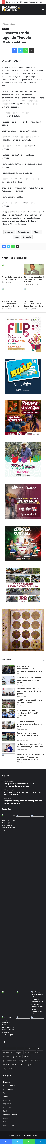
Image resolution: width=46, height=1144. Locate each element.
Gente (5, 1096)
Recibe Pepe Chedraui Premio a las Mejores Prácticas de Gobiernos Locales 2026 (30, 757)
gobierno (26, 1057)
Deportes (6, 1082)
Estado (5, 1093)
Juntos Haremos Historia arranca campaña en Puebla (10, 303)
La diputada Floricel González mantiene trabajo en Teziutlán (30, 745)
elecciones (24, 232)
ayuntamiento (30, 1049)
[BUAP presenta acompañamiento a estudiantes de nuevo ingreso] (8, 669)
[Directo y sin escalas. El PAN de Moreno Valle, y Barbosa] (34, 269)
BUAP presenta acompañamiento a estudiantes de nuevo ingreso (29, 668)
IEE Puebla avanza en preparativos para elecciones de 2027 (30, 724)
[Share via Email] (17, 246)
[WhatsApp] (13, 246)
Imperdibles (7, 1100)
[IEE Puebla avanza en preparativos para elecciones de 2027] (8, 725)
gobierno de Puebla (9, 1061)
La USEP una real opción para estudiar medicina (29, 701)
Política (12, 24)
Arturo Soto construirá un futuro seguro (12, 278)
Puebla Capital (8, 1125)
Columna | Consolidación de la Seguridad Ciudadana (33, 303)
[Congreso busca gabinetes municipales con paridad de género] (8, 692)
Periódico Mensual (10, 1115)
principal (6, 1065)
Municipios (7, 1107)
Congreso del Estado (31, 1053)
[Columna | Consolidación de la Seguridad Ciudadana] (34, 293)
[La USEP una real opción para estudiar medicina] (8, 703)
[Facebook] (4, 246)
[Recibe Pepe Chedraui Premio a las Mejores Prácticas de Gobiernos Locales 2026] (8, 757)
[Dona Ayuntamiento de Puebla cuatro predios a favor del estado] (8, 680)
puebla (27, 237)
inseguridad (23, 1061)
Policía (5, 1118)
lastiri (37, 232)
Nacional (6, 1111)
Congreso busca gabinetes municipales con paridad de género (29, 691)
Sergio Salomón (8, 1069)
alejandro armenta (9, 1049)
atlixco (20, 1049)
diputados (6, 1057)
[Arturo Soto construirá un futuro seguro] (12, 269)
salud (21, 1065)
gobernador (16, 1057)
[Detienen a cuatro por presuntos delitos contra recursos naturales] (8, 736)
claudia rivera (7, 1053)
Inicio (6, 24)
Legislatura (7, 1104)
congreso (18, 1053)
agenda (9, 232)
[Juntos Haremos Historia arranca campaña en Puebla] (12, 293)
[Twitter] (8, 246)
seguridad (30, 1065)
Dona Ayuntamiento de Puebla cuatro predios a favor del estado (30, 680)
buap (40, 1049)
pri (17, 237)
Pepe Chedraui (35, 1061)
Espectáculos (8, 1089)
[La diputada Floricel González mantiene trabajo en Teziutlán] (8, 747)
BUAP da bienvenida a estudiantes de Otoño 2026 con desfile (29, 713)
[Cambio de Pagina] (11, 9)
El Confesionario (9, 1086)
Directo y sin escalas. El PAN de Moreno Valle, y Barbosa (34, 279)
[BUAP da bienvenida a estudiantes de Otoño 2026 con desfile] (8, 713)
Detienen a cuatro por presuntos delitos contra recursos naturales (27, 735)
